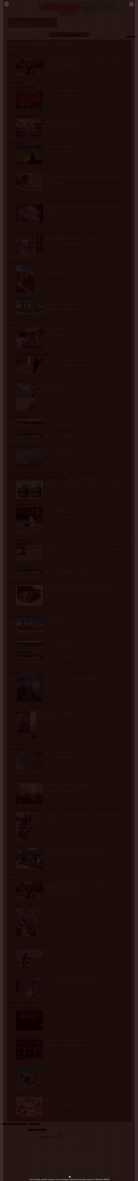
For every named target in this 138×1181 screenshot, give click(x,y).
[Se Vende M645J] (70, 1177)
